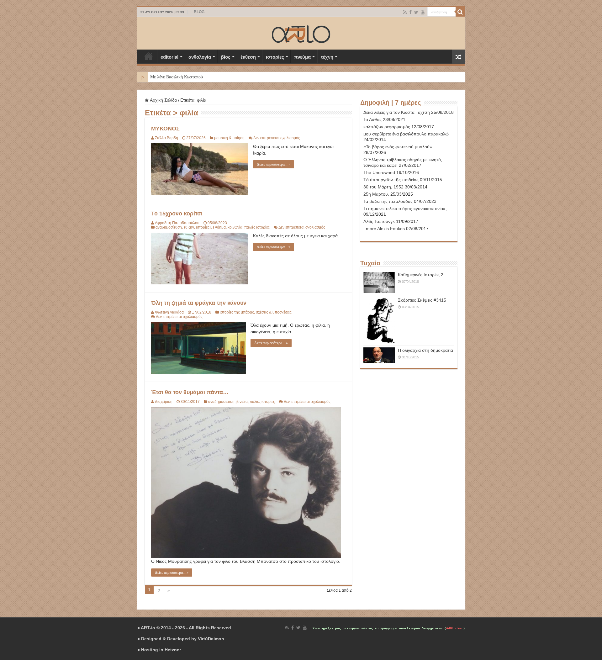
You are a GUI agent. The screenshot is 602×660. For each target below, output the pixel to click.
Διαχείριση (163, 401)
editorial (169, 57)
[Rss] (405, 12)
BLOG (199, 12)
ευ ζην (189, 227)
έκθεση (248, 57)
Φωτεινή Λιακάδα (169, 312)
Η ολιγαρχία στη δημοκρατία (425, 350)
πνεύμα (302, 57)
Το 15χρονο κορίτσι (177, 213)
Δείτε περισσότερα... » (273, 164)
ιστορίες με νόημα (211, 227)
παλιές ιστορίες (257, 227)
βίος (225, 57)
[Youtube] (422, 12)
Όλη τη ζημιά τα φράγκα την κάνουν (198, 303)
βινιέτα (242, 401)
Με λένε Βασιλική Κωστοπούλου (179, 77)
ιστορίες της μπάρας (237, 312)
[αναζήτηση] (460, 12)
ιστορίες (275, 57)
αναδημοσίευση (169, 227)
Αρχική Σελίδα (148, 56)
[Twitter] (416, 12)
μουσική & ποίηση (229, 138)
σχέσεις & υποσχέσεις (274, 312)
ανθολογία (199, 57)
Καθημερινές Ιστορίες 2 (420, 274)
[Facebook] (410, 12)
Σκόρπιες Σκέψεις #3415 (422, 300)
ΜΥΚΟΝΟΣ (165, 128)
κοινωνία (235, 227)
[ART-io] (301, 33)
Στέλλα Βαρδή (166, 138)
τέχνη (327, 57)
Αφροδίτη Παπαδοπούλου (177, 223)
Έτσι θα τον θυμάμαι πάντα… (190, 392)
